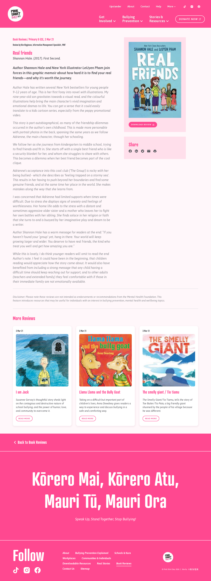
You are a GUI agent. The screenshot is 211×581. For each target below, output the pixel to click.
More (170, 6)
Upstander (115, 6)
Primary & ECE (36, 39)
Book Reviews (20, 39)
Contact (145, 6)
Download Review (141, 125)
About (130, 6)
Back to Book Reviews (32, 442)
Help (158, 6)
